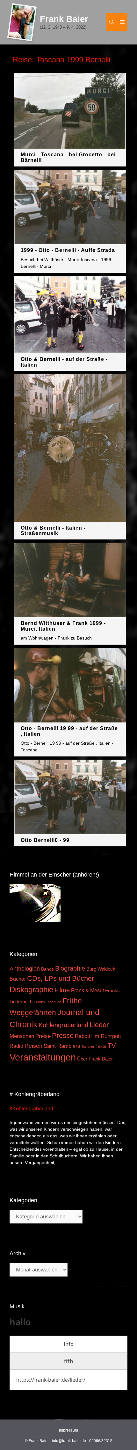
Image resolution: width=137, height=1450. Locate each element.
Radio (16, 1046)
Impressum (68, 1430)
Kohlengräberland (63, 1024)
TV (112, 1045)
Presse (63, 1036)
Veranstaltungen (43, 1057)
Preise (43, 1036)
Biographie (70, 968)
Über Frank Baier (95, 1058)
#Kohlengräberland (31, 1108)
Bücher (18, 979)
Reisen (33, 1046)
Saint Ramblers (62, 1046)
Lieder (99, 1025)
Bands (47, 969)
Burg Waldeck (100, 969)
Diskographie (31, 989)
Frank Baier (64, 19)
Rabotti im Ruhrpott (98, 1036)
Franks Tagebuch (47, 1002)
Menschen (22, 1036)
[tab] (68, 1344)
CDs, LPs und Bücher (60, 978)
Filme (62, 989)
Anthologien (25, 969)
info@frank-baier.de (69, 1441)
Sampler (88, 1046)
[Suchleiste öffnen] (111, 22)
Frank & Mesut (87, 990)
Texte (101, 1046)
